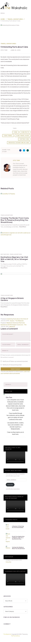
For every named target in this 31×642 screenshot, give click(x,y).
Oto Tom (4, 50)
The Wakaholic (7, 634)
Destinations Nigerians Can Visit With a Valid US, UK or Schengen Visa (14, 259)
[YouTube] (17, 628)
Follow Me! (8, 562)
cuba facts (25, 132)
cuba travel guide (22, 135)
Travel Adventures (8, 43)
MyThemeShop (15, 636)
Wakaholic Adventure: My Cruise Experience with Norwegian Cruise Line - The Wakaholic (13, 324)
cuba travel (8, 135)
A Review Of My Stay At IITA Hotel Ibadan (18, 527)
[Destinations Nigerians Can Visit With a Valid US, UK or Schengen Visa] (15, 241)
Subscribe (10, 484)
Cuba (15, 132)
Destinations (5, 254)
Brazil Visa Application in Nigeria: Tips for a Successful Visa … (18, 538)
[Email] (21, 628)
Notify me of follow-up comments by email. (15, 361)
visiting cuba (24, 139)
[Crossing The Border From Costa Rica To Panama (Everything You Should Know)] (15, 202)
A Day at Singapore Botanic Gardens (12, 299)
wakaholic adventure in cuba (19, 142)
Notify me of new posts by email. (12, 365)
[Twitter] (13, 628)
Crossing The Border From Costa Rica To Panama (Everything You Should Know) (15, 220)
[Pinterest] (19, 639)
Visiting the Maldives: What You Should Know (18, 548)
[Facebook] (5, 628)
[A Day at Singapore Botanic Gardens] (15, 282)
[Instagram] (9, 628)
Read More (22, 227)
